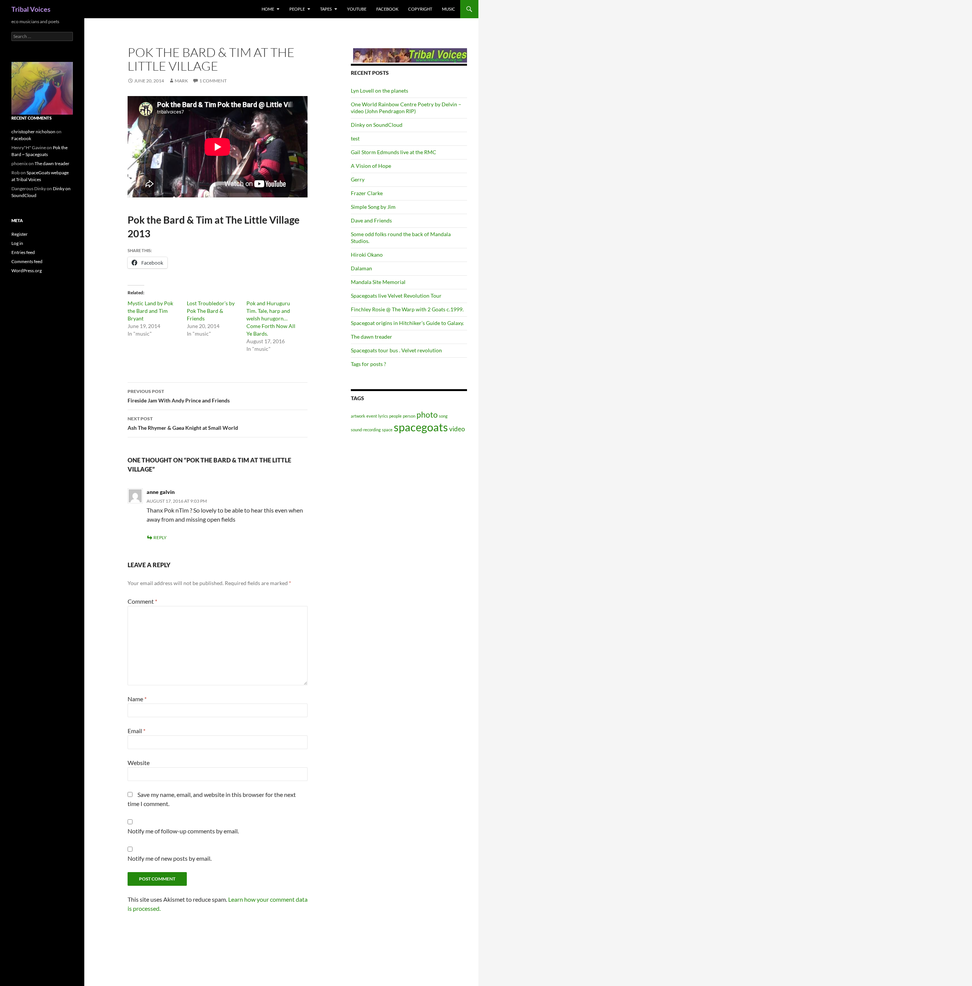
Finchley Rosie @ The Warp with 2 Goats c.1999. (407, 309)
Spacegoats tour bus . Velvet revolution (396, 350)
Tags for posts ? (368, 364)
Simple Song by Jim (373, 207)
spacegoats (421, 427)
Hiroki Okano (367, 254)
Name (137, 698)
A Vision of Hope (371, 165)
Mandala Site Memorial (378, 282)
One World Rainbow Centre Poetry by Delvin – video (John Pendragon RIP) (406, 107)
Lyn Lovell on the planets (379, 90)
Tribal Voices (30, 9)
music (448, 8)
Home (268, 8)
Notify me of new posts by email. (169, 858)
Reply (160, 537)
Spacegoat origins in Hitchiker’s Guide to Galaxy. (407, 323)
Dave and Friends (371, 220)
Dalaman (361, 268)
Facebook (387, 8)
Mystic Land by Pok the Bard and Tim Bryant (150, 311)
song (443, 415)
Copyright (420, 8)
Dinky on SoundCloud (376, 124)
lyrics (383, 415)
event (371, 415)
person (409, 415)
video (457, 429)
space (387, 429)
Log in (17, 243)
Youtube (356, 8)
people (395, 415)
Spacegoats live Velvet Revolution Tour (396, 295)
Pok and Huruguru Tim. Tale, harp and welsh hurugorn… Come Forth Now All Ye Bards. (270, 318)
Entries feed (23, 252)
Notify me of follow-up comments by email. (183, 831)
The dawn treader (371, 336)
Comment (142, 601)
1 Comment (213, 81)
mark (181, 81)
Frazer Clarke (367, 193)
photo (427, 414)
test (355, 138)
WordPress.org (26, 270)
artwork (358, 415)
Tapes (326, 8)
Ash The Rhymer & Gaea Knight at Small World (183, 423)
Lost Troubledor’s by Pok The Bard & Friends (211, 311)
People (297, 8)
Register (19, 234)
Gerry (357, 179)
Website (139, 762)
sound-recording (366, 429)
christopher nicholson (33, 131)
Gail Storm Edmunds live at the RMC (393, 152)
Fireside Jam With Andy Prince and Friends (179, 396)
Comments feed (27, 261)
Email (136, 730)
